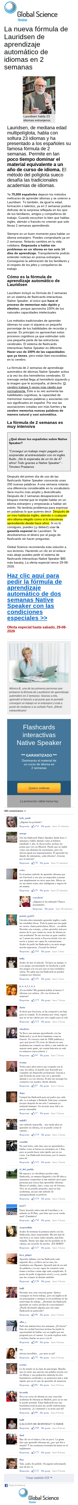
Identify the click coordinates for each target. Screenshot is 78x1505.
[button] (16, 811)
